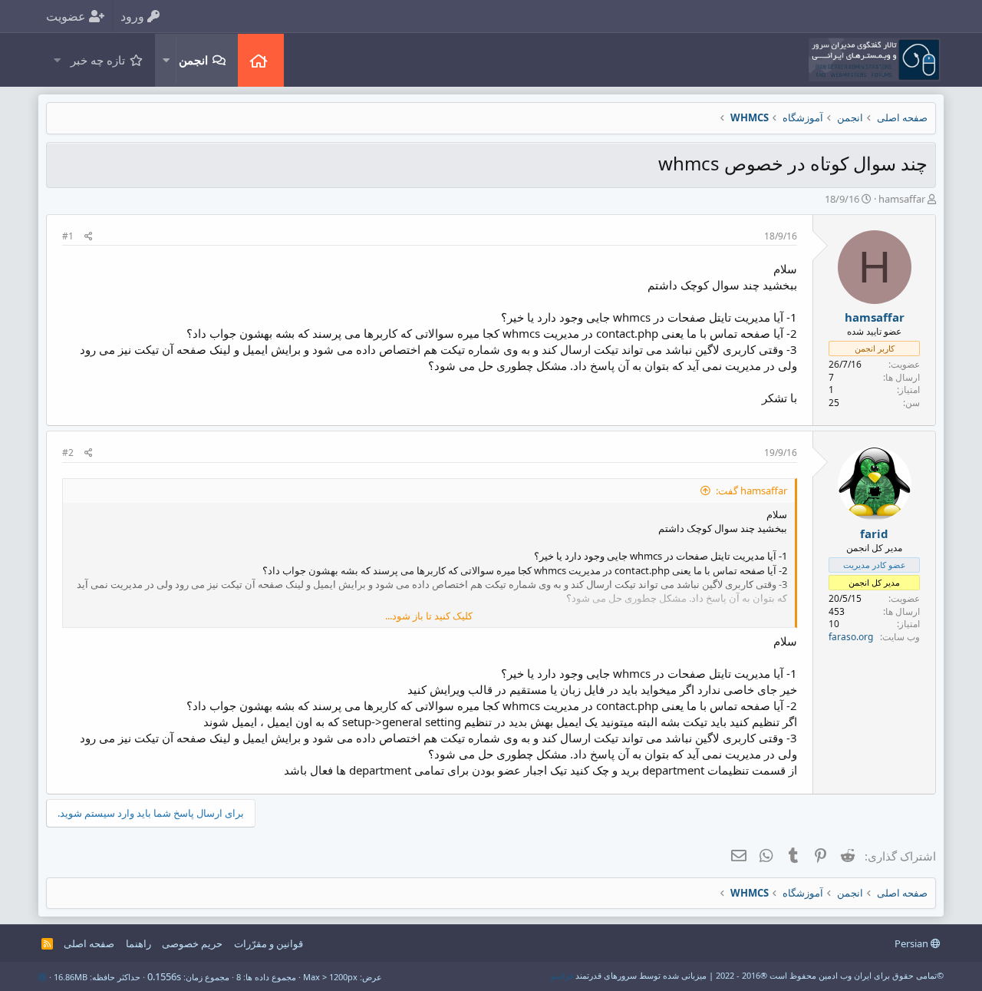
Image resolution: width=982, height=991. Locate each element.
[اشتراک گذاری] (88, 237)
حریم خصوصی (192, 943)
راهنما (138, 943)
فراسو (562, 975)
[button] (165, 60)
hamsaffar (901, 199)
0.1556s (164, 976)
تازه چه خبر (98, 60)
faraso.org (851, 636)
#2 (68, 452)
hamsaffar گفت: (751, 490)
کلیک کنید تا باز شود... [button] (429, 616)
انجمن (193, 60)
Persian (913, 943)
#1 (68, 236)
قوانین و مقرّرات (268, 943)
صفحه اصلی (261, 60)
